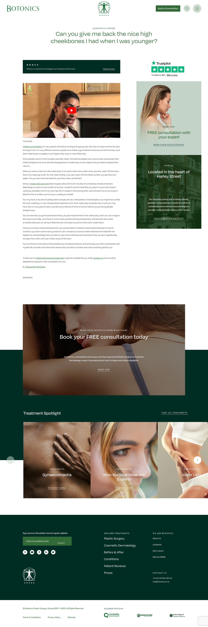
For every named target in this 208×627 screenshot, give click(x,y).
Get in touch (158, 551)
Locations (157, 544)
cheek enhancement (39, 183)
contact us (98, 258)
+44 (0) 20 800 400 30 (162, 578)
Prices (108, 573)
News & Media (159, 557)
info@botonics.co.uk (161, 581)
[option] (57, 460)
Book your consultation (169, 144)
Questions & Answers (104, 28)
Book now (104, 369)
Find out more (57, 488)
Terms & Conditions (32, 617)
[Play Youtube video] (71, 110)
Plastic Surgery (114, 538)
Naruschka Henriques (35, 267)
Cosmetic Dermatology (120, 545)
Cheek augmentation (32, 146)
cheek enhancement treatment (50, 258)
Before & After (114, 552)
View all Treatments (174, 412)
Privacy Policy (54, 617)
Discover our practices (169, 218)
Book (168, 8)
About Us (157, 538)
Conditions (111, 559)
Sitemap (71, 617)
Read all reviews (109, 69)
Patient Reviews (115, 566)
